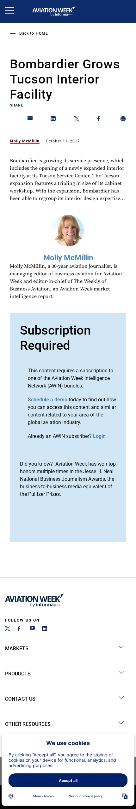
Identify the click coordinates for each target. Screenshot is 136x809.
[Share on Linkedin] (53, 119)
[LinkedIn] (44, 629)
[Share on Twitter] (77, 119)
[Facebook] (19, 629)
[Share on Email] (30, 119)
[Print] (123, 119)
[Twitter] (7, 629)
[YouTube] (32, 629)
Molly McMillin (25, 141)
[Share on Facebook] (100, 119)
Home (42, 33)
